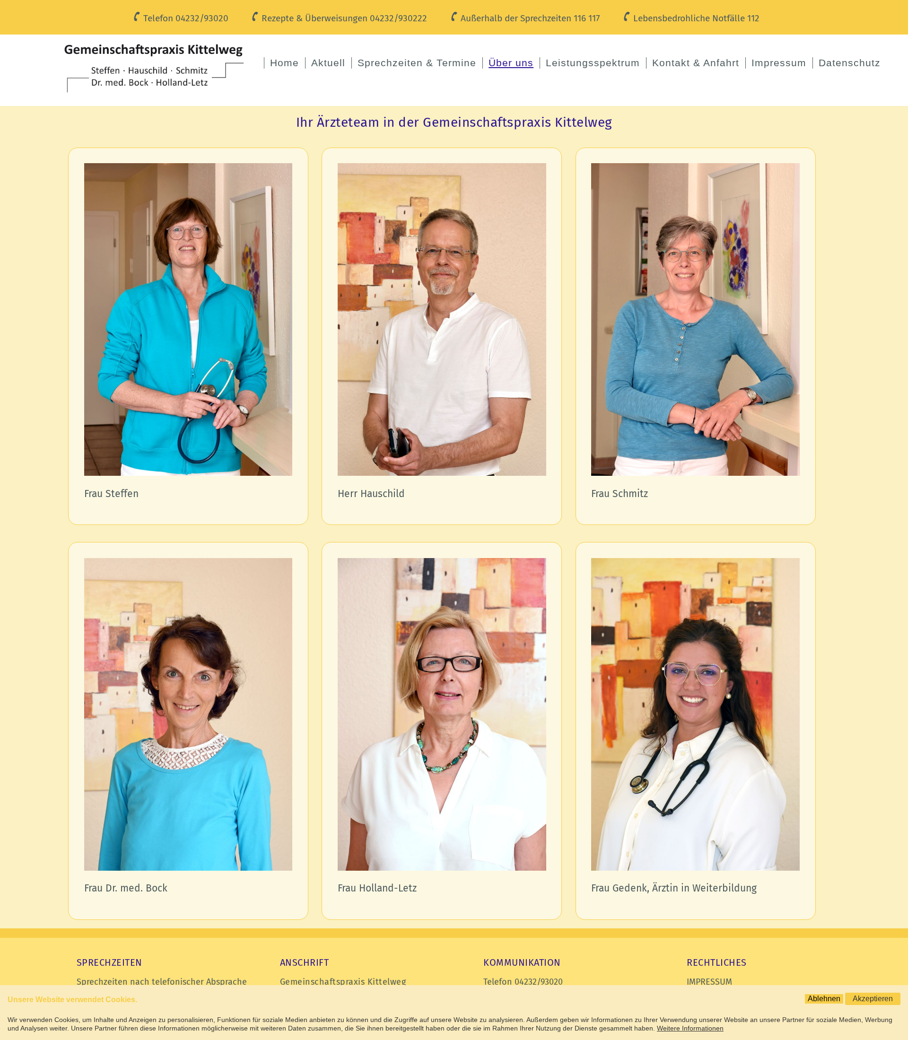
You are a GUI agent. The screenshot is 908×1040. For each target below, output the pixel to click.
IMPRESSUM (709, 982)
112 (753, 18)
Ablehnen (824, 999)
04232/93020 (201, 18)
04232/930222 (398, 18)
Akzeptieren (873, 999)
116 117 (587, 18)
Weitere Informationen (690, 1028)
